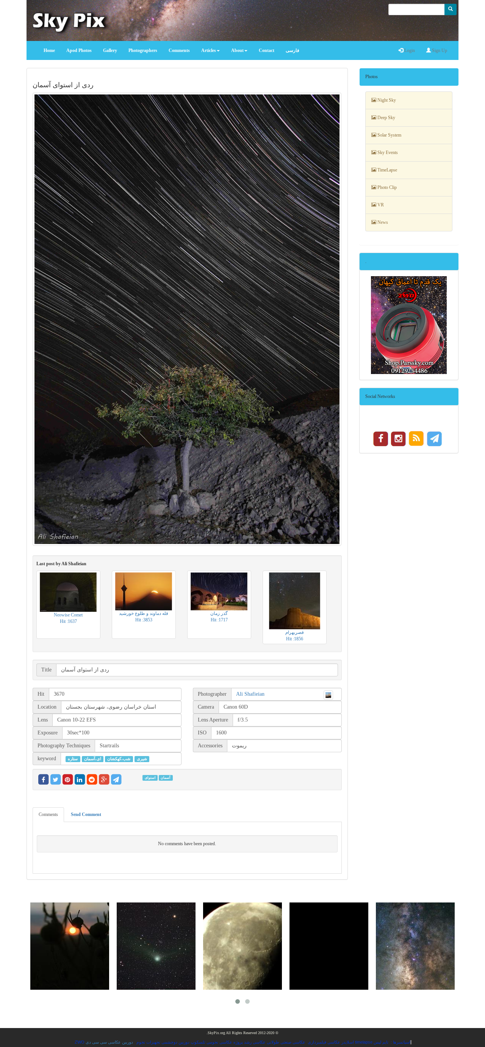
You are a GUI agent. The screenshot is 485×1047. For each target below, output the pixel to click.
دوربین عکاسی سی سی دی (109, 1042)
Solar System (388, 135)
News (382, 222)
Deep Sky (385, 117)
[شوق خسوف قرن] (328, 946)
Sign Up (439, 50)
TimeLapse (386, 170)
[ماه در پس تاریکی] (242, 946)
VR (380, 205)
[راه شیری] (415, 946)
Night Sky (386, 100)
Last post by (61, 563)
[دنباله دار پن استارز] (156, 946)
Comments (48, 814)
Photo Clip (386, 187)
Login (409, 50)
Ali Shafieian (250, 694)
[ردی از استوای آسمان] (187, 319)
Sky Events (387, 152)
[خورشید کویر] (69, 946)
